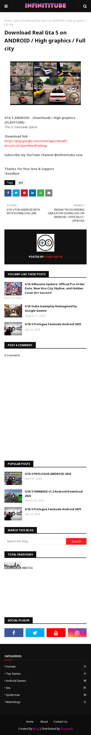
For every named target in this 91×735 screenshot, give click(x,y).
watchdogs (45, 702)
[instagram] (77, 632)
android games (46, 681)
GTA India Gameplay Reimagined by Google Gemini (51, 308)
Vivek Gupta (53, 257)
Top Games (45, 674)
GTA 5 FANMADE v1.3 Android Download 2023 (54, 493)
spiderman (46, 695)
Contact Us (60, 722)
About (44, 722)
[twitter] (35, 632)
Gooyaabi (67, 729)
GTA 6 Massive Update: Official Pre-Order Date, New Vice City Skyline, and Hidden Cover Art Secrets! (55, 288)
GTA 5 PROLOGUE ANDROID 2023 (48, 474)
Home (8, 21)
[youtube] (56, 632)
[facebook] (13, 632)
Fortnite (45, 666)
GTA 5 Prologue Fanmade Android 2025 (53, 324)
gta (17, 21)
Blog (36, 729)
